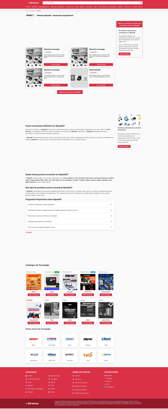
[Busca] (141, 2)
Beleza (82, 7)
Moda (77, 7)
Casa (95, 7)
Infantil (120, 7)
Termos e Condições (81, 382)
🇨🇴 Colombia (108, 378)
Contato (77, 375)
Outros (134, 7)
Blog (140, 7)
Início (28, 7)
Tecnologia (70, 7)
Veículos (128, 7)
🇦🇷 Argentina (108, 375)
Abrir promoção (56, 64)
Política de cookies (80, 389)
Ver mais (29, 232)
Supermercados (43, 7)
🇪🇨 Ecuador (107, 381)
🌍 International (109, 387)
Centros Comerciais (57, 7)
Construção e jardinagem (107, 7)
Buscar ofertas (124, 54)
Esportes (89, 7)
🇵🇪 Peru (106, 384)
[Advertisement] (69, 32)
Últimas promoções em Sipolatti (69, 92)
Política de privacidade (82, 393)
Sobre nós (78, 379)
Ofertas (34, 7)
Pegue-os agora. (124, 146)
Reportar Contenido (81, 386)
